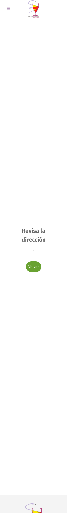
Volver (33, 267)
